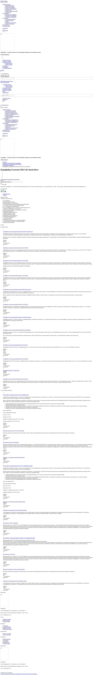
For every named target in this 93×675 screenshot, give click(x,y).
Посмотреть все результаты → (7, 81)
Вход (2, 82)
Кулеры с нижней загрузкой (12, 11)
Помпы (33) (8, 126)
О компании (5, 67)
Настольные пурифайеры (11, 14)
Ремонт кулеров (9, 63)
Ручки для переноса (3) (10, 129)
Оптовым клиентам (7, 68)
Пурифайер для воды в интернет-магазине (12, 164)
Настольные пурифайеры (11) (12, 119)
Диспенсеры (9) (9, 117)
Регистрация (6, 82)
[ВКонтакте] (1, 191)
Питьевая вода (6, 25)
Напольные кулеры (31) (11, 110)
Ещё (4, 100)
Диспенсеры (8, 12)
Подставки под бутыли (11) (11, 124)
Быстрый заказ (4, 181)
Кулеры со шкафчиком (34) (11, 113)
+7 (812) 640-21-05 (4, 105)
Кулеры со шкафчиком (10, 7)
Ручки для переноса (10, 23)
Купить (9, 181)
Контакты (5, 65)
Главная (4, 162)
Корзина (2, 71)
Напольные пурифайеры (11, 15)
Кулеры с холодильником (11, 8)
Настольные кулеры (10, 6)
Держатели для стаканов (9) (12, 127)
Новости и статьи (7, 88)
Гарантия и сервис (7, 62)
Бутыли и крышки (9, 20)
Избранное (5, 31)
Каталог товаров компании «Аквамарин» (12, 163)
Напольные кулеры (10, 5)
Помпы (7, 21)
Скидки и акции (6, 26)
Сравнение (5, 29)
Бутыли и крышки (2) (10, 125)
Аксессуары (5, 18)
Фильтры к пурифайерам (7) (12, 122)
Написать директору (5, 54)
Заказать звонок (4, 1)
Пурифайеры (6, 13)
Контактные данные (7, 629)
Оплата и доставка (7, 61)
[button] (2, 95)
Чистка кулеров (9, 64)
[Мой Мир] (5, 191)
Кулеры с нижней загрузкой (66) (12, 116)
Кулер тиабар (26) (9, 115)
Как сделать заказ (7, 634)
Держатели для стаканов (11, 22)
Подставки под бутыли (10, 19)
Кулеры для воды (6, 4)
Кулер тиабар (8, 10)
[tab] (6, 193)
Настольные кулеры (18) (11, 111)
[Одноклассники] (4, 191)
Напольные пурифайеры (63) (12, 121)
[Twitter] (2, 191)
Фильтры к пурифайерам (11, 16)
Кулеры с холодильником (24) (12, 114)
